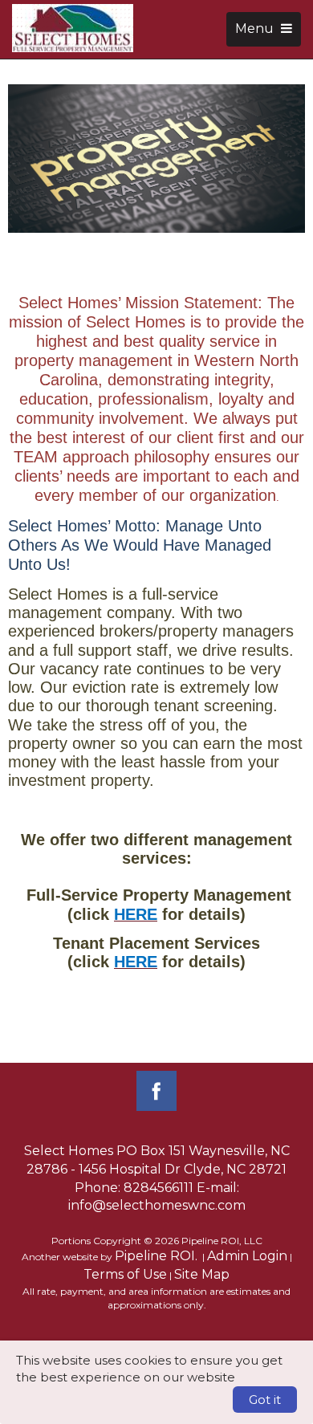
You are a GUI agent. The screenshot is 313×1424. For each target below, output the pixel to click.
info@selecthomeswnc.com (157, 1205)
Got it (265, 1399)
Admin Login (247, 1255)
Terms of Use (125, 1274)
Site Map (202, 1274)
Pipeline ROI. (156, 1255)
